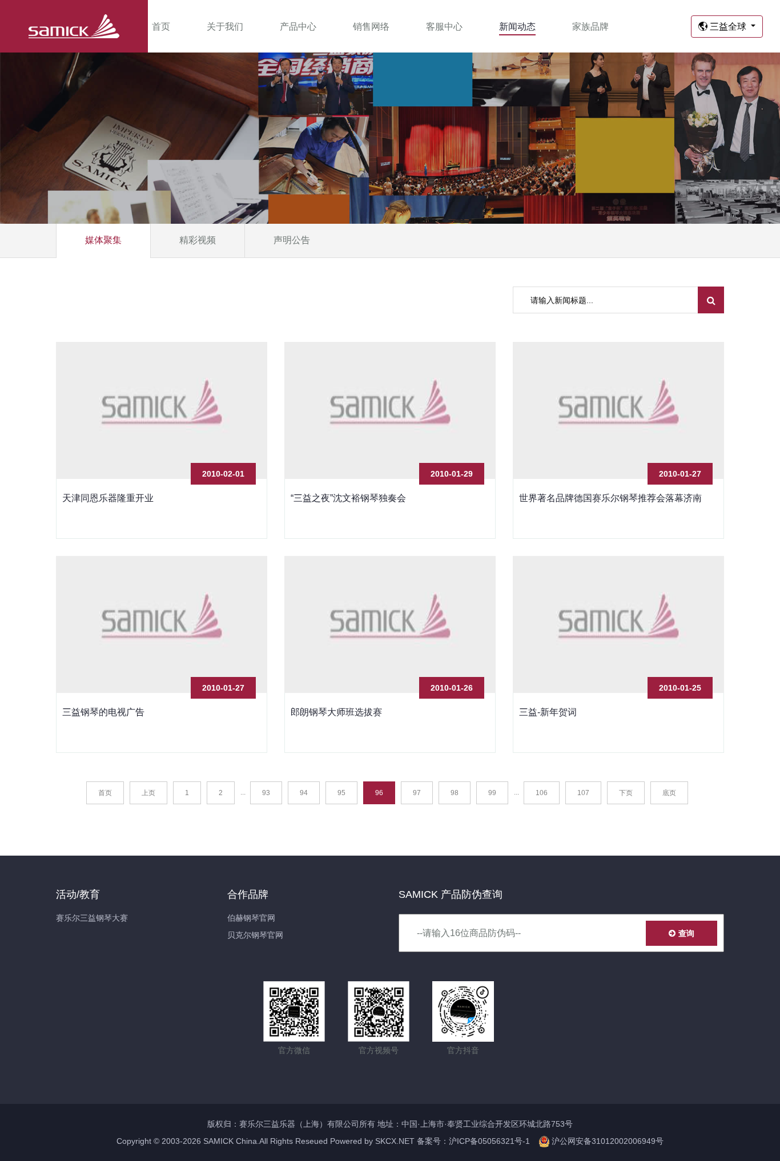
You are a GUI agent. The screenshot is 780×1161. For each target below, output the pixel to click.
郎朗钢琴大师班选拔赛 (336, 712)
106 (542, 793)
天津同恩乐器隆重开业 (108, 498)
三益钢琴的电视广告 (103, 712)
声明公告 (292, 240)
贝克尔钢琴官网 (255, 935)
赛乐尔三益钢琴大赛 (92, 917)
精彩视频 (197, 240)
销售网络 (371, 26)
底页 (669, 793)
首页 (161, 26)
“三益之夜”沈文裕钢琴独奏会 (348, 498)
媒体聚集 (103, 240)
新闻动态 (517, 26)
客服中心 (444, 26)
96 (379, 793)
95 (341, 793)
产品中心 (298, 26)
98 (455, 793)
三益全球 (728, 26)
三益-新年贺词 (548, 712)
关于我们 (225, 26)
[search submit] (711, 300)
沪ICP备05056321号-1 (489, 1141)
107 (583, 793)
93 (266, 793)
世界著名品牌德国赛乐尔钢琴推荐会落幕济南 (610, 498)
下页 (626, 793)
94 (304, 793)
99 (492, 793)
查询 (686, 933)
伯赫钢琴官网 (251, 917)
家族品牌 (590, 26)
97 (417, 793)
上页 (148, 793)
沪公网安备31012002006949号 (606, 1141)
